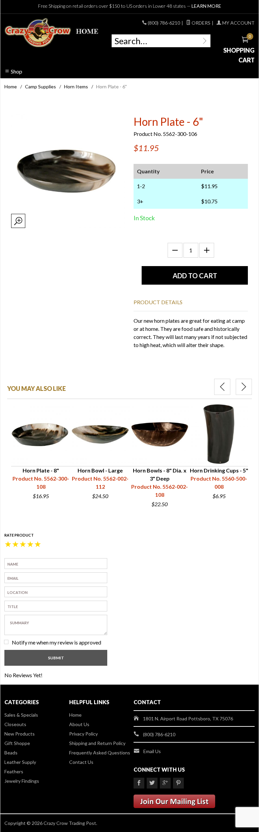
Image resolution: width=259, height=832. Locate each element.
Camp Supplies (40, 86)
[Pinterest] (178, 783)
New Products (19, 734)
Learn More (206, 6)
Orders (200, 23)
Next (244, 387)
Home (10, 86)
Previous (222, 387)
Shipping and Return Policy (97, 743)
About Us (79, 724)
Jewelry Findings (21, 781)
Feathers (13, 771)
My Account (238, 23)
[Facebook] (139, 783)
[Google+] (165, 783)
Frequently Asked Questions (99, 752)
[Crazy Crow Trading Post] (52, 33)
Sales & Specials (21, 715)
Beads (11, 752)
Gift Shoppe (17, 743)
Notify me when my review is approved (56, 642)
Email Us (152, 751)
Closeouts (15, 724)
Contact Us (81, 762)
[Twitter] (152, 783)
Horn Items (76, 86)
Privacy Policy (83, 734)
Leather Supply (20, 762)
